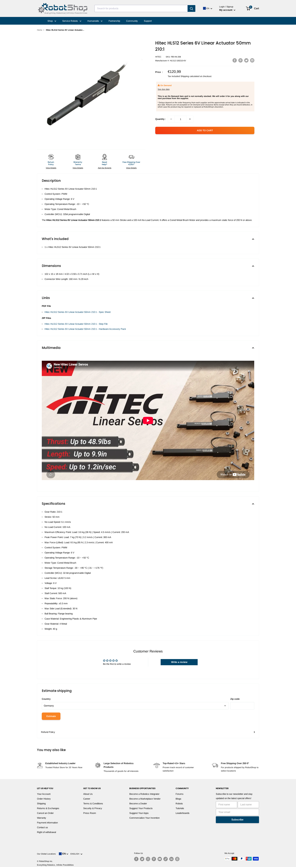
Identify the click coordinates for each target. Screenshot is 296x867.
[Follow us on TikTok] (165, 859)
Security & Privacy (92, 808)
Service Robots (70, 21)
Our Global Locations (46, 854)
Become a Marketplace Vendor (144, 798)
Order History (44, 798)
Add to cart (205, 130)
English (75, 854)
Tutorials (180, 808)
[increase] (190, 119)
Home (39, 30)
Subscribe (237, 819)
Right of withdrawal (46, 832)
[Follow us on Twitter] (142, 859)
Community (132, 21)
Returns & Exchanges (48, 808)
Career (86, 798)
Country (46, 699)
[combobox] (141, 8)
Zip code (235, 699)
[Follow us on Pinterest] (154, 859)
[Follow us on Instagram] (148, 859)
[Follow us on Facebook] (136, 859)
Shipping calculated (190, 76)
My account (226, 10)
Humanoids (93, 21)
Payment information (47, 822)
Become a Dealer (138, 803)
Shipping (41, 803)
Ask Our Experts (104, 168)
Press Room (89, 813)
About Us (88, 794)
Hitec (158, 57)
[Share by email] (252, 60)
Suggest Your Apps (139, 813)
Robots (179, 803)
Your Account (43, 794)
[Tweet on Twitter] (246, 60)
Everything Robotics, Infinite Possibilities (55, 865)
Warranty (41, 817)
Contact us (42, 827)
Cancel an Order (45, 813)
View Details (51, 168)
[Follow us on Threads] (177, 859)
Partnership (114, 21)
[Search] (191, 8)
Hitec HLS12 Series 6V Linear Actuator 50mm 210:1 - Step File (76, 324)
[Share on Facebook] (234, 60)
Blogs (178, 798)
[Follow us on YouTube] (160, 859)
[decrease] (171, 119)
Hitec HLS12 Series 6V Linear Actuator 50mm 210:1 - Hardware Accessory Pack (85, 329)
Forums (179, 794)
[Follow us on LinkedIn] (171, 859)
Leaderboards (182, 813)
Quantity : (160, 119)
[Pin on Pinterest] (240, 60)
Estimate (51, 716)
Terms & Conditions (93, 803)
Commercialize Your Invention (144, 817)
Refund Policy (48, 732)
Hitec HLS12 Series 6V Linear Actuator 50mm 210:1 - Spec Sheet (78, 312)
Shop (50, 21)
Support (148, 21)
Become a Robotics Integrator (144, 794)
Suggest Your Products (141, 808)
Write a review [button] (179, 662)
